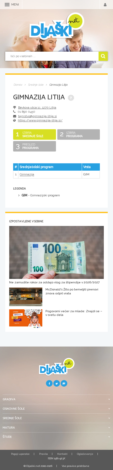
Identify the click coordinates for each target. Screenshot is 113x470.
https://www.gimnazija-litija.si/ (40, 120)
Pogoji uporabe (20, 453)
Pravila (43, 453)
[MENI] (7, 4)
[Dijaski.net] (56, 26)
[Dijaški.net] (56, 369)
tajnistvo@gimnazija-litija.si (37, 116)
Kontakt (62, 453)
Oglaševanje (85, 453)
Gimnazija (27, 174)
